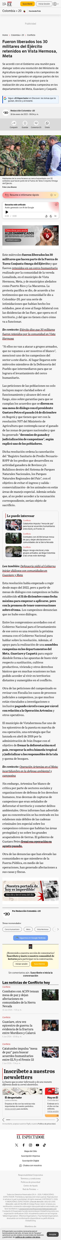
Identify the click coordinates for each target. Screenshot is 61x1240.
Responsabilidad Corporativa (30, 1175)
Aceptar (52, 1234)
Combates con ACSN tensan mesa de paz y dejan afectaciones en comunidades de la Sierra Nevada (38, 540)
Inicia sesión (10, 1109)
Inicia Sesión (44, 4)
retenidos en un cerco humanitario (35, 268)
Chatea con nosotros (32, 1165)
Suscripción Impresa (30, 1156)
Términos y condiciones (31, 1179)
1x (55, 216)
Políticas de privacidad (30, 1182)
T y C (28, 1124)
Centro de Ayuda (31, 1186)
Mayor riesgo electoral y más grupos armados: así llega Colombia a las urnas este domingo (39, 553)
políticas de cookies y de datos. (27, 1237)
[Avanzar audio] (51, 216)
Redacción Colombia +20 (23, 110)
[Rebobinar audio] (46, 216)
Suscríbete (27, 4)
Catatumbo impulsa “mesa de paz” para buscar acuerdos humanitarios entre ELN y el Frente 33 (39, 526)
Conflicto (27, 520)
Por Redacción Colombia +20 (26, 911)
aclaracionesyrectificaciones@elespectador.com (38, 1209)
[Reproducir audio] (6, 212)
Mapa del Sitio (30, 1151)
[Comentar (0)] (36, 123)
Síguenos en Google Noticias (32, 938)
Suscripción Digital (30, 1161)
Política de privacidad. (47, 1124)
